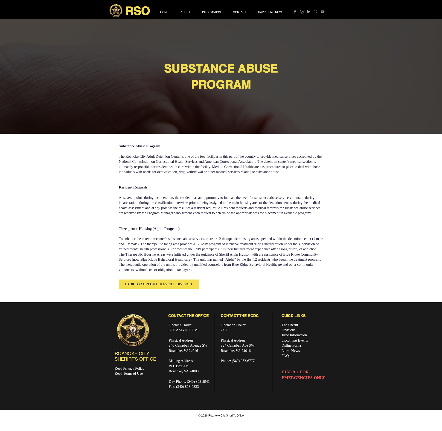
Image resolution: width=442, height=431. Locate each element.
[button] (287, 161)
